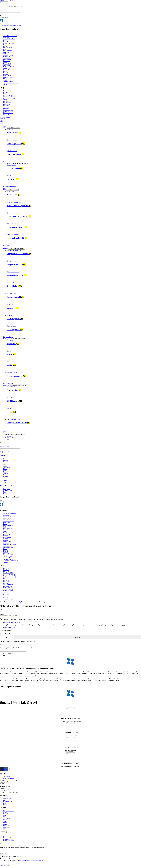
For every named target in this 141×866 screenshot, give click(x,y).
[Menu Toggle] (1, 123)
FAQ (1, 120)
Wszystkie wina (7, 245)
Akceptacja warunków (6, 859)
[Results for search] (70, 20)
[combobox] (7, 17)
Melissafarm (12, 627)
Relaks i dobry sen (15, 622)
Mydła (21, 602)
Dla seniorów (6, 622)
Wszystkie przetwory (8, 383)
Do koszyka (77, 637)
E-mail (2, 853)
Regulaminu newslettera (23, 860)
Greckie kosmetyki (13, 602)
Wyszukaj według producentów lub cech (10, 25)
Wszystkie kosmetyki (8, 430)
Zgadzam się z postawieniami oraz (22, 860)
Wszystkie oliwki (7, 161)
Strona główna (4, 602)
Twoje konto (3, 118)
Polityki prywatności (38, 860)
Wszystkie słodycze (8, 337)
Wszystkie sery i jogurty (9, 186)
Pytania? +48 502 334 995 (7, 0)
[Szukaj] (0, 23)
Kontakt (2, 121)
